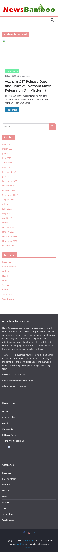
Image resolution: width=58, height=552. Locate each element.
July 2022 (6, 204)
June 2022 (7, 208)
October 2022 (8, 190)
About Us (6, 423)
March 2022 (7, 222)
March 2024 (7, 148)
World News (8, 299)
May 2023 (6, 158)
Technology (7, 294)
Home (5, 411)
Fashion (6, 271)
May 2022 (6, 213)
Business (6, 262)
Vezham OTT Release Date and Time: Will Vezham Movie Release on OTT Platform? (28, 85)
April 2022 (7, 218)
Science (5, 285)
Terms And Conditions (13, 440)
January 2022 (8, 232)
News (4, 280)
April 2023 (7, 162)
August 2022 (8, 199)
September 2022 (10, 195)
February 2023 (9, 172)
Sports (5, 289)
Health (5, 276)
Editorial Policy (9, 435)
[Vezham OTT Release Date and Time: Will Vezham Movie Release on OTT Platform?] (29, 53)
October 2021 (8, 245)
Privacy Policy (8, 417)
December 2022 (9, 181)
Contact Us (7, 429)
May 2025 (6, 144)
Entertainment (12, 71)
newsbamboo (25, 76)
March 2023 (7, 167)
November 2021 (9, 241)
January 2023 (8, 176)
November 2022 (9, 185)
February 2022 (9, 227)
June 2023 (7, 153)
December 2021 (9, 236)
